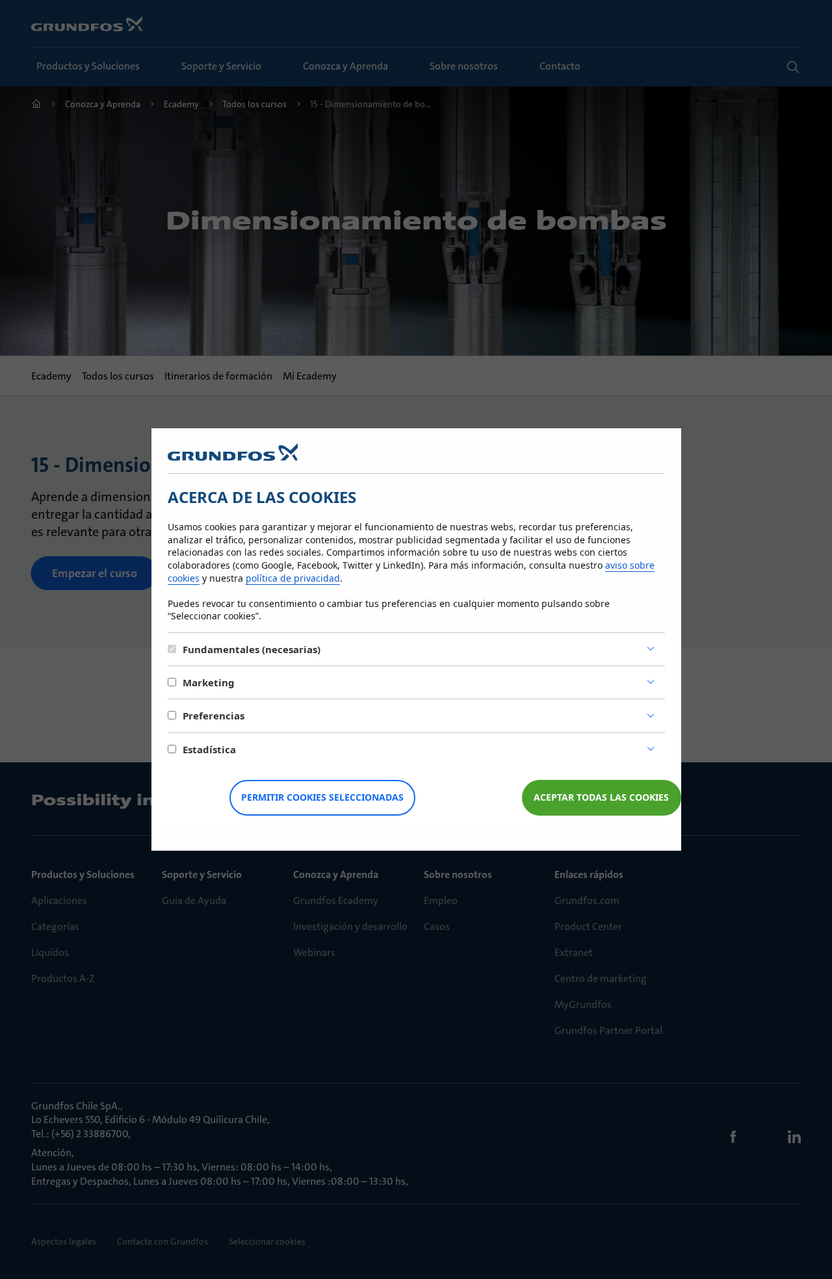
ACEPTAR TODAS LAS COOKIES (601, 797)
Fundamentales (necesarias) (251, 649)
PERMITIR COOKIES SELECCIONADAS (322, 797)
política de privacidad (293, 578)
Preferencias (213, 715)
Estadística (209, 749)
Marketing (209, 682)
